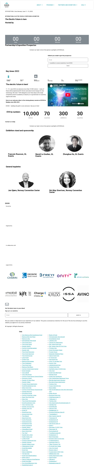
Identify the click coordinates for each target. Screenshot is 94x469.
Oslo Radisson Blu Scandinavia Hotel (32, 335)
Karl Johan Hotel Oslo (55, 344)
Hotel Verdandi (26, 371)
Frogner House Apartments (29, 384)
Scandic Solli (25, 350)
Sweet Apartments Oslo (55, 455)
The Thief (24, 433)
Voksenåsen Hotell (27, 429)
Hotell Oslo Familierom (55, 376)
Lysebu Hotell (25, 438)
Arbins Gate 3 (26, 457)
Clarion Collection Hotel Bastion (31, 459)
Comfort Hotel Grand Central (30, 369)
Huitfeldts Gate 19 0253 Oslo (57, 369)
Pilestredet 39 (53, 429)
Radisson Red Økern (27, 367)
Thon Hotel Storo (27, 342)
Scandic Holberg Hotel (28, 444)
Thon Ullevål (25, 372)
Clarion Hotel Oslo (54, 355)
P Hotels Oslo (53, 348)
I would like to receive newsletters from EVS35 (61, 63)
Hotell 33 (24, 410)
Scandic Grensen (26, 442)
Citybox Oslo (25, 359)
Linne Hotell (25, 357)
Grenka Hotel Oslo (54, 367)
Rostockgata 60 (53, 431)
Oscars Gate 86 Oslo (55, 386)
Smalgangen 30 (53, 421)
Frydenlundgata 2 (54, 440)
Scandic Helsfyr (26, 346)
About (39, 5)
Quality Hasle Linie (27, 437)
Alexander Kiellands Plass (56, 354)
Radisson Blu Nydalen (28, 361)
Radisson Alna (26, 339)
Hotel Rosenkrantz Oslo (28, 403)
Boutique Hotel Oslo (54, 395)
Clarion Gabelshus (27, 452)
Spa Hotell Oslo (53, 359)
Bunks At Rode (53, 335)
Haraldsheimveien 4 (27, 465)
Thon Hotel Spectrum (28, 354)
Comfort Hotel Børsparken (29, 348)
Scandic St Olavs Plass (28, 380)
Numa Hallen (52, 388)
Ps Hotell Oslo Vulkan (55, 446)
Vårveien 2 (52, 459)
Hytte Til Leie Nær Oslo (55, 361)
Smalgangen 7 (53, 461)
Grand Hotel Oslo (27, 421)
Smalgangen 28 (53, 420)
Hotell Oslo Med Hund (55, 372)
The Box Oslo (52, 401)
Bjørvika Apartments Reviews (57, 380)
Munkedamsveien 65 (55, 463)
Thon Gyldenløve (26, 363)
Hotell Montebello (27, 448)
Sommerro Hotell (27, 378)
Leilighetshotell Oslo (55, 365)
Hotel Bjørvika (53, 406)
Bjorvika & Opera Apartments (57, 382)
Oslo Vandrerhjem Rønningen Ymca (59, 378)
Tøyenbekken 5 (53, 414)
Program (49, 5)
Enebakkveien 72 (53, 410)
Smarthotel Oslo (26, 412)
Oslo (82, 5)
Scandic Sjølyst (26, 427)
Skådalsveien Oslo (54, 453)
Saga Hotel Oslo (26, 418)
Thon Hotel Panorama (28, 352)
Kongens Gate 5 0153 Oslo (56, 438)
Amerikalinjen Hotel (54, 339)
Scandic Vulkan (26, 382)
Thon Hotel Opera (27, 344)
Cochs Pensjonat (26, 420)
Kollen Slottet (53, 393)
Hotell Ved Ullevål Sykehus (29, 455)
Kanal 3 (51, 425)
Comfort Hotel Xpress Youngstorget (32, 389)
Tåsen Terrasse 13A (54, 444)
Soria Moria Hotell (27, 393)
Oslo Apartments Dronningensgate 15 (59, 403)
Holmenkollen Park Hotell (29, 340)
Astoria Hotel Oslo (27, 414)
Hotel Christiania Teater (55, 350)
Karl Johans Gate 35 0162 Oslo (58, 346)
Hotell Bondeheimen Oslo (29, 386)
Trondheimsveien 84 (54, 433)
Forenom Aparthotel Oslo (29, 440)
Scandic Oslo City (27, 408)
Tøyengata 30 (53, 418)
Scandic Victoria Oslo (28, 406)
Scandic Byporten (27, 391)
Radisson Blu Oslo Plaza (28, 337)
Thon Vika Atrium (27, 374)
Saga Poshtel (52, 457)
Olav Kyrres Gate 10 (54, 423)
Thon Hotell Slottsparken (29, 401)
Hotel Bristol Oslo (27, 423)
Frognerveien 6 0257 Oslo (56, 452)
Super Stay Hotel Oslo (28, 397)
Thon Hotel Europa (27, 355)
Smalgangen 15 (53, 435)
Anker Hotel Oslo (26, 388)
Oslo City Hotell (53, 448)
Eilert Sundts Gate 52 (55, 416)
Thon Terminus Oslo (27, 404)
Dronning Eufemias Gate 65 (56, 412)
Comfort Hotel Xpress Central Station (32, 376)
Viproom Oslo (53, 408)
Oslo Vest (52, 371)
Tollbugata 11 (53, 399)
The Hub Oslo (25, 453)
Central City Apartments (56, 342)
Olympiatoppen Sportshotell (57, 337)
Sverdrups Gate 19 (54, 442)
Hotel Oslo (25, 450)
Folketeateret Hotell (27, 446)
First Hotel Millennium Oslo (29, 463)
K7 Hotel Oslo (53, 357)
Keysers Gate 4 (53, 450)
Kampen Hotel (53, 374)
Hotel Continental (27, 425)
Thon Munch (25, 416)
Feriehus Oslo (53, 384)
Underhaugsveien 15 (54, 397)
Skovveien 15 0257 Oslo (55, 427)
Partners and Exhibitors (67, 5)
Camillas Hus (52, 404)
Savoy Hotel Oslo (27, 431)
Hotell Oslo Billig (26, 461)
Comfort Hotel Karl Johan (29, 395)
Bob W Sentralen (53, 437)
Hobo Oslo (25, 399)
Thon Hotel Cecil (26, 365)
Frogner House (53, 352)
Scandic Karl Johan (27, 435)
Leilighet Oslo (53, 340)
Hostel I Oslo (52, 363)
